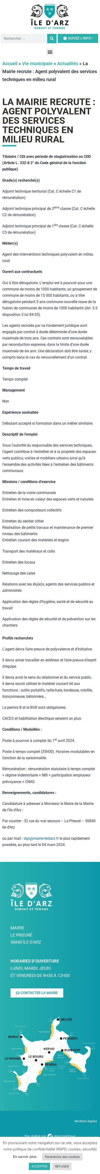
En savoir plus (25, 1156)
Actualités (67, 63)
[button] (50, 52)
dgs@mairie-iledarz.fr (41, 838)
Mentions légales (86, 1121)
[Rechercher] (52, 38)
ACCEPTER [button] (39, 1166)
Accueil (9, 63)
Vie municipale (37, 63)
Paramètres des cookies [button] (62, 1157)
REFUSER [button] (62, 1166)
